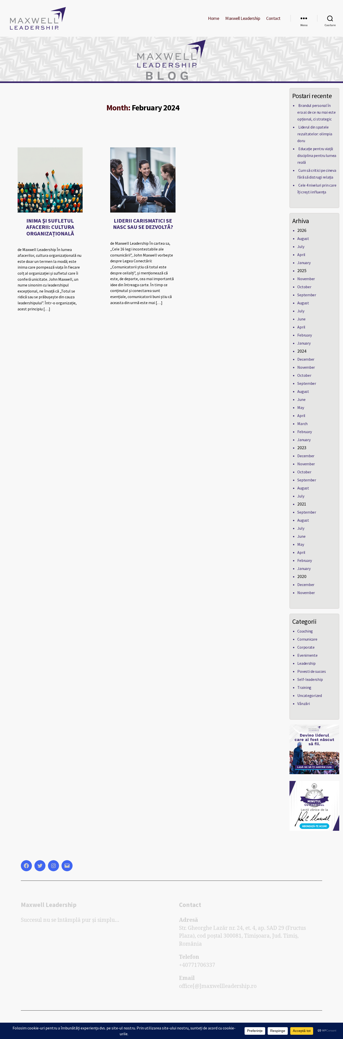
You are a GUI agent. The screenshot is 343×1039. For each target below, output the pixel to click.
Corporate (306, 647)
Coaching (305, 631)
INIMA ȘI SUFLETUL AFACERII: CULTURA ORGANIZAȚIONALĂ (50, 227)
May (300, 407)
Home (213, 18)
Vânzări (303, 703)
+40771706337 (197, 965)
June (301, 318)
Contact (273, 18)
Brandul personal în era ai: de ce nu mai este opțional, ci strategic (316, 112)
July (300, 246)
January (303, 262)
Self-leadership (310, 679)
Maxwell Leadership (242, 18)
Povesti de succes (311, 671)
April (301, 254)
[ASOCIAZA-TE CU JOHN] (314, 749)
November (306, 278)
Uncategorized (309, 695)
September (306, 294)
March (302, 423)
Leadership (306, 663)
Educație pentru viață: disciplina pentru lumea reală (316, 155)
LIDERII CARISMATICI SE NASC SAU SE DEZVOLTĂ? (143, 223)
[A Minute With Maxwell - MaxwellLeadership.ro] (314, 806)
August (303, 238)
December (305, 359)
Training (304, 687)
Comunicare (307, 639)
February (304, 335)
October (304, 286)
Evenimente (307, 655)
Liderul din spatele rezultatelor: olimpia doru (314, 133)
